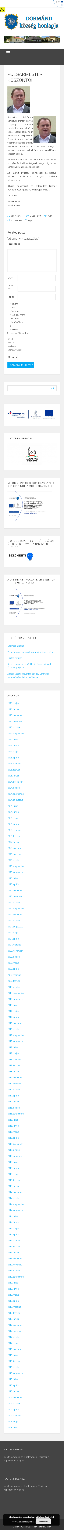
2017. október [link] (13, 1089)
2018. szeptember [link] (15, 1035)
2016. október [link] (13, 1108)
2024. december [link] (14, 782)
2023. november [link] (15, 854)
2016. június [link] (13, 1126)
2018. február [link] (13, 1065)
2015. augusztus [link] (15, 1156)
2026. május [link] (13, 703)
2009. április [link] (13, 1409)
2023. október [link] (13, 860)
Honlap (10, 297)
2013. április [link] (13, 1301)
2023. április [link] (13, 884)
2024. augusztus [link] (15, 800)
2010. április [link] (13, 1385)
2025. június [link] (13, 745)
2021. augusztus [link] (15, 927)
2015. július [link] (12, 1162)
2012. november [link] (15, 1331)
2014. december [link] (14, 1192)
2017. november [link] (15, 1083)
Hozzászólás (12, 246)
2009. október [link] (13, 1403)
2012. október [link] (13, 1337)
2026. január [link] (13, 709)
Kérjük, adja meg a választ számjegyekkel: (12, 344)
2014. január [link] (13, 1252)
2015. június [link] (13, 1168)
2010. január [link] (13, 1391)
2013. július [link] (12, 1283)
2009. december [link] (14, 1397)
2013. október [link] (13, 1270)
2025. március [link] (14, 763)
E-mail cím (10, 287)
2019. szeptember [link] (15, 993)
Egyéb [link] (30, 220)
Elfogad (43, 1521)
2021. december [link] (14, 914)
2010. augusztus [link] (15, 1373)
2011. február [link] (13, 1361)
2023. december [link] (14, 848)
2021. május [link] (13, 932)
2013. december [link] (14, 1258)
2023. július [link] (12, 878)
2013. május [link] (13, 1295)
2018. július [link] (12, 1047)
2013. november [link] (15, 1265)
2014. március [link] (14, 1240)
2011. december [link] (14, 1349)
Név (10, 278)
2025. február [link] (13, 770)
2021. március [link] (14, 945)
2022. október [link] (13, 902)
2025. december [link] (14, 715)
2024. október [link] (13, 788)
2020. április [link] (13, 969)
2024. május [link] (13, 818)
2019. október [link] (13, 987)
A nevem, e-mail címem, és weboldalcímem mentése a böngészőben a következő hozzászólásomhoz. (14, 318)
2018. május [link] (13, 1053)
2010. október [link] (13, 1367)
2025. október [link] (13, 727)
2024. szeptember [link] (15, 794)
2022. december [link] (14, 890)
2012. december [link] (14, 1325)
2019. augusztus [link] (15, 999)
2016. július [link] (12, 1120)
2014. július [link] (12, 1216)
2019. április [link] (13, 1017)
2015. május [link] (13, 1174)
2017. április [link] (13, 1096)
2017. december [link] (14, 1077)
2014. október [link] (13, 1198)
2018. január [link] (13, 1071)
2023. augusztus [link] (15, 872)
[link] (2, 9)
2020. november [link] (15, 951)
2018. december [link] (14, 1023)
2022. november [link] (15, 896)
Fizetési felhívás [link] (14, 658)
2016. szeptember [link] (15, 1114)
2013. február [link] (13, 1313)
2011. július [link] (12, 1355)
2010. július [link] (12, 1379)
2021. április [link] (13, 939)
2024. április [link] (13, 824)
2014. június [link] (13, 1222)
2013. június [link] (13, 1289)
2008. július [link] (12, 1427)
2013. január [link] (13, 1319)
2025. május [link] (13, 751)
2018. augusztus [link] (15, 1041)
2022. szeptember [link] (15, 908)
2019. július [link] (12, 1005)
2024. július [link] (12, 806)
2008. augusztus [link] (15, 1421)
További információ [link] (25, 1521)
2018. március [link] (14, 1059)
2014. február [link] (13, 1246)
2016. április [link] (13, 1138)
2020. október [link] (13, 957)
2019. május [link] (13, 1011)
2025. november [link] (15, 721)
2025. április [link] (13, 758)
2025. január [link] (13, 776)
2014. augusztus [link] (15, 1210)
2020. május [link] (13, 963)
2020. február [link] (13, 981)
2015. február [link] (13, 1180)
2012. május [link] (13, 1343)
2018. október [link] (13, 1029)
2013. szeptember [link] (15, 1277)
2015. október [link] (13, 1150)
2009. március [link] (14, 1415)
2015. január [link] (13, 1186)
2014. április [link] (13, 1234)
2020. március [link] (14, 975)
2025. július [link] (12, 739)
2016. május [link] (13, 1132)
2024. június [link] (13, 812)
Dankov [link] (25, 1527)
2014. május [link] (13, 1228)
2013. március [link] (14, 1307)
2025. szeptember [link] (15, 733)
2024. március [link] (14, 830)
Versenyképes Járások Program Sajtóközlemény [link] (30, 652)
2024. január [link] (13, 842)
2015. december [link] (14, 1144)
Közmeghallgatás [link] (15, 646)
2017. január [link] (13, 1101)
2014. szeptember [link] (15, 1204)
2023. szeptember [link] (15, 866)
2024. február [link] (13, 836)
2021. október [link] (13, 920)
